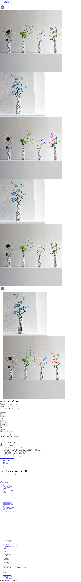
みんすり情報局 (6, 559)
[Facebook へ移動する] (1, 569)
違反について (11, 458)
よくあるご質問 (6, 563)
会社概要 (4, 571)
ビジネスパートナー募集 (7, 578)
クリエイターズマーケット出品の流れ (10, 546)
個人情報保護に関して (7, 575)
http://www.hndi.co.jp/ (4, 482)
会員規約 (4, 573)
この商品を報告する (4, 458)
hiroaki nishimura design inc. (5, 403)
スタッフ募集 (5, 577)
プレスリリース (6, 572)
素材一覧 (4, 547)
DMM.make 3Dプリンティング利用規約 (10, 566)
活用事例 (4, 548)
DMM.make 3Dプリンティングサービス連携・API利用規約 (14, 567)
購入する (11, 431)
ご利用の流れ (5, 545)
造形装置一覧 (5, 551)
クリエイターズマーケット (8, 1)
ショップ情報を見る (4, 511)
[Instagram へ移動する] (3, 569)
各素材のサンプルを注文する (15, 408)
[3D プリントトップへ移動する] (40, 538)
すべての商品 (5, 2)
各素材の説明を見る (5, 408)
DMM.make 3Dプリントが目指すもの (10, 544)
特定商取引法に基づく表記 (8, 576)
